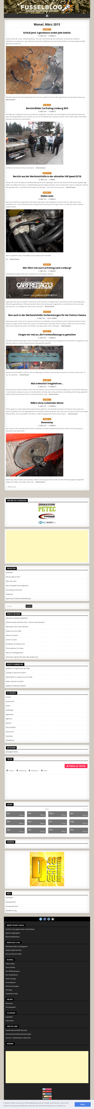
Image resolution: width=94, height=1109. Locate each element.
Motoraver (9, 1003)
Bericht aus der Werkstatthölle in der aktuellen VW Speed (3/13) (47, 176)
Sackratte (47, 29)
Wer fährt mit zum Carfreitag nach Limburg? (47, 267)
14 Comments (52, 386)
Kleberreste (47, 195)
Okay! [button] (82, 1104)
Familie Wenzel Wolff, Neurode (16, 1030)
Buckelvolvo (10, 701)
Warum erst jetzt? (12, 635)
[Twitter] (40, 919)
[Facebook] (44, 919)
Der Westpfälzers (12, 975)
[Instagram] (48, 919)
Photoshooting (55, 187)
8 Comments (52, 36)
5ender (8, 697)
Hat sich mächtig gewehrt (14, 653)
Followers (34, 770)
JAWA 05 (8, 723)
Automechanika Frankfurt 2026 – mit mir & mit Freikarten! (25, 622)
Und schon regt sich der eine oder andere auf (22, 657)
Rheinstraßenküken (12, 937)
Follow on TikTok (77, 766)
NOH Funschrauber (12, 986)
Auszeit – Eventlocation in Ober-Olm (18, 1038)
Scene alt (47, 105)
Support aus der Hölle (13, 631)
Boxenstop (47, 422)
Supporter (9, 594)
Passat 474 (47, 173)
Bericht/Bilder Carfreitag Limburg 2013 (47, 108)
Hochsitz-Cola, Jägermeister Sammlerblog (20, 929)
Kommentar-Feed (12, 906)
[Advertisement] (47, 546)
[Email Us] (52, 919)
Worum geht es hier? (13, 577)
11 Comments (52, 406)
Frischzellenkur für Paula (14, 648)
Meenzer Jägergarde (13, 933)
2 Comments (52, 337)
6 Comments (52, 199)
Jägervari (9, 719)
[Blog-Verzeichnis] (47, 1089)
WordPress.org (11, 910)
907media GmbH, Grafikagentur (17, 946)
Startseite (9, 572)
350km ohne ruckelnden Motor (47, 402)
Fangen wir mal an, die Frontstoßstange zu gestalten (47, 334)
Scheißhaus (10, 740)
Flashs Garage (11, 979)
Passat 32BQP (11, 727)
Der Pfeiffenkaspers (13, 971)
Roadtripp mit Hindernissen (15, 644)
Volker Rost (10, 1021)
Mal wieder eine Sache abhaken (17, 627)
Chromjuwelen (11, 1007)
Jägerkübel (9, 714)
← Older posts (11, 487)
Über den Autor (11, 581)
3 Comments (52, 111)
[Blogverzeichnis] (47, 1094)
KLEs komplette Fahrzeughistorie (17, 585)
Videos (10, 770)
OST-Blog (9, 990)
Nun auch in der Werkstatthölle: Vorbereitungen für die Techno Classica (47, 315)
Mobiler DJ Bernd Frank (13, 950)
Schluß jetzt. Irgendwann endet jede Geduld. (47, 32)
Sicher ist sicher (11, 640)
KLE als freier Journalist (14, 954)
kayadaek (9, 1017)
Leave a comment (52, 318)
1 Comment (52, 179)
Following (21, 770)
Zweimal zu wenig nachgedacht (17, 618)
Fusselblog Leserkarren (14, 590)
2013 (47, 809)
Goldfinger (9, 710)
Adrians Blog (10, 964)
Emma (8, 706)
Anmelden (9, 898)
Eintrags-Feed (10, 902)
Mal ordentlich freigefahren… (47, 383)
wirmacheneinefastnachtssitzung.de (18, 1034)
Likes (44, 770)
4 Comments (52, 271)
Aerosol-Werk (10, 967)
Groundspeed (10, 982)
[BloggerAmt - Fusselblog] (47, 1092)
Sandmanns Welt (12, 994)
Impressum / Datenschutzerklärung (18, 598)
